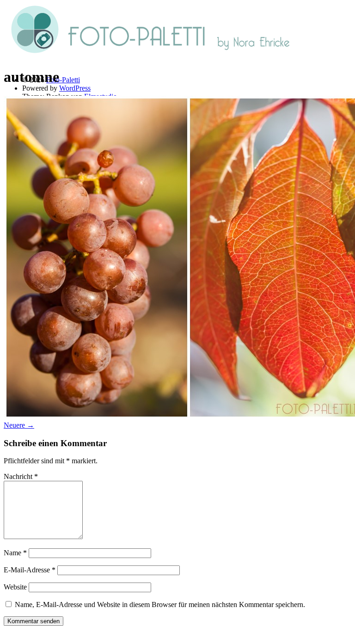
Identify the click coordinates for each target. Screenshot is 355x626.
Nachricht (21, 476)
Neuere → (19, 425)
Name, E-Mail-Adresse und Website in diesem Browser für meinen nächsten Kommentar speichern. (160, 604)
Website (15, 587)
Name (15, 553)
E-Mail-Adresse (29, 570)
